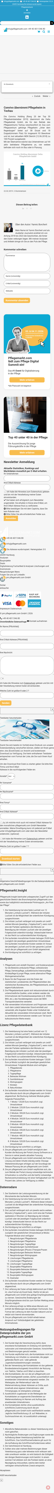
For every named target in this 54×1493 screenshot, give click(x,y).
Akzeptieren (5, 1470)
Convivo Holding (16, 116)
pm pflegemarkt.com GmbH (18, 577)
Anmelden (27, 13)
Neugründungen (7, 572)
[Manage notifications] (48, 1487)
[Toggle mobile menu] (49, 31)
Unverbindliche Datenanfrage (13, 622)
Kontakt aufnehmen (38, 621)
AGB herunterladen (8, 1475)
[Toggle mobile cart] (39, 31)
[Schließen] (1, 879)
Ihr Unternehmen (11, 474)
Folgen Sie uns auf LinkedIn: (12, 575)
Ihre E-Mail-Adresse (12, 483)
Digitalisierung (6, 566)
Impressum (5, 608)
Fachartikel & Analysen (23, 566)
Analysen (4, 558)
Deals (2, 563)
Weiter (45, 96)
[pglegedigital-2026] (27, 315)
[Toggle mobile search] (44, 31)
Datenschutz (36, 491)
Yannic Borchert (39, 224)
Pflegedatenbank (27, 7)
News (17, 572)
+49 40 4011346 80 (29, 1)
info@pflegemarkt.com (11, 1)
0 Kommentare (20, 191)
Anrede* (4, 776)
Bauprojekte (5, 560)
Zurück (37, 96)
